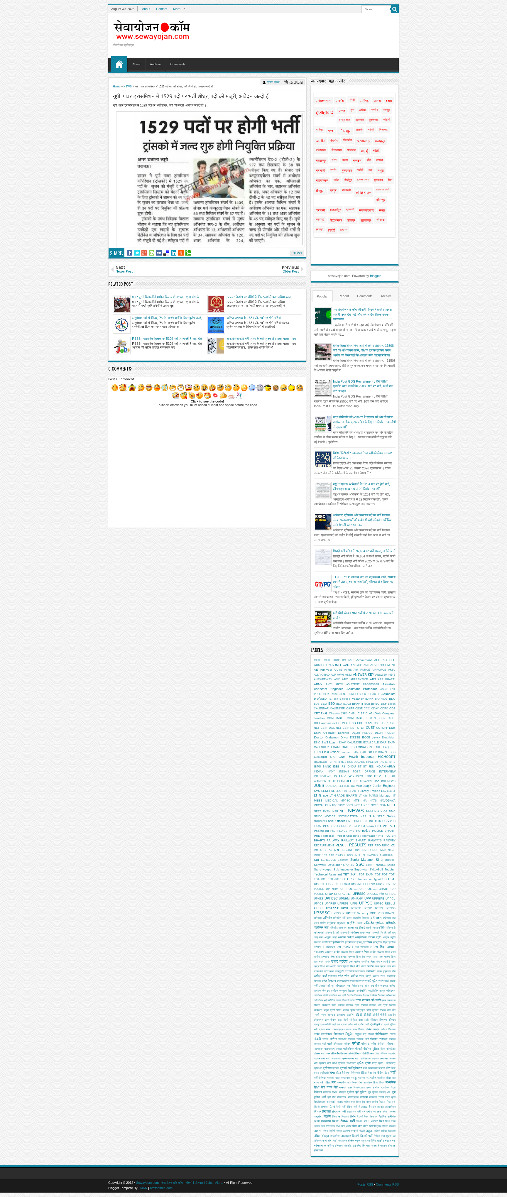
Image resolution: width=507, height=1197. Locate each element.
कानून (382, 990)
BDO (392, 698)
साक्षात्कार (346, 1135)
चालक (346, 1010)
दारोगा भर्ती (363, 1024)
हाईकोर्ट (357, 1145)
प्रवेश (360, 1063)
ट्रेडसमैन (318, 1019)
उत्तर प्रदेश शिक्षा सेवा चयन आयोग (355, 966)
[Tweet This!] (137, 253)
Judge (367, 785)
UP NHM (332, 888)
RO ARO (320, 850)
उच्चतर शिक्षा (347, 952)
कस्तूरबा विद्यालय (347, 990)
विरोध (353, 1116)
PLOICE (342, 830)
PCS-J (353, 826)
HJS (343, 761)
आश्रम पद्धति (374, 937)
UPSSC (367, 908)
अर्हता (359, 923)
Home (119, 64)
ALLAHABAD (322, 674)
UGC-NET (357, 884)
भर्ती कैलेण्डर (320, 1077)
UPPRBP (330, 903)
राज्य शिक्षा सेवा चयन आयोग (364, 1101)
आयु (394, 932)
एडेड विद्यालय (329, 981)
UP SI (333, 893)
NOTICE (330, 816)
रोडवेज (380, 1106)
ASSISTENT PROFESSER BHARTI (355, 694)
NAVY (333, 805)
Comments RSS (387, 1184)
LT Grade (321, 795)
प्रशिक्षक (318, 1068)
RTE (358, 855)
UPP (367, 898)
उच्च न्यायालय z (363, 947)
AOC (337, 679)
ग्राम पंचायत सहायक (342, 1005)
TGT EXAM (366, 874)
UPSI (344, 908)
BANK (369, 698)
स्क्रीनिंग (371, 1140)
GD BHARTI (381, 752)
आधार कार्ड (365, 932)
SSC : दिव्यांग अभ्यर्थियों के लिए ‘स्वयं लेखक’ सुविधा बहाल (259, 297)
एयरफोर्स (354, 981)
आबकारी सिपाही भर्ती (381, 932)
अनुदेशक (331, 923)
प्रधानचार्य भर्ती (322, 1058)
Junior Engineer (384, 785)
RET (371, 845)
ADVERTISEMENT (383, 665)
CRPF (369, 723)
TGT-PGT (349, 879)
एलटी (361, 981)
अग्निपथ (318, 918)
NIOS (384, 811)
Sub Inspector (343, 869)
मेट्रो (393, 1087)
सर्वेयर (377, 1131)
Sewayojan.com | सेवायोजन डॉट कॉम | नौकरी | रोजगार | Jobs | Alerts (179, 1182)
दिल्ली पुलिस (376, 1024)
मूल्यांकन (385, 1087)
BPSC (375, 703)
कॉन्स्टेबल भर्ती (320, 1000)
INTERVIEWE (322, 776)
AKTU (392, 669)
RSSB (350, 855)
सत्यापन (318, 1130)
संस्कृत (325, 1135)
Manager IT (387, 795)
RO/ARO (347, 850)
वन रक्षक (377, 1111)
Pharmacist (321, 830)
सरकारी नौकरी (358, 1131)
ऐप (333, 985)
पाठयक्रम (318, 1048)
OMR (349, 821)
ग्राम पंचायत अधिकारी (368, 1000)
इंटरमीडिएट (350, 942)
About (146, 9)
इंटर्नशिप (367, 942)
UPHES (318, 898)
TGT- (392, 874)
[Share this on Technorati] (188, 253)
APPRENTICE (359, 679)
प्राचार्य (335, 1068)
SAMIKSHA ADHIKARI (381, 855)
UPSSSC (322, 913)
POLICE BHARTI (384, 830)
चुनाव (352, 1010)
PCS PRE (340, 826)
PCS (385, 821)
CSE (376, 723)
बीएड (338, 1072)
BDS (317, 703)
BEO (331, 703)
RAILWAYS (375, 840)
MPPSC (345, 800)
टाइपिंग (350, 1014)
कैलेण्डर (382, 995)
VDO (373, 913)
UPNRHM (357, 898)
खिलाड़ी (345, 1000)
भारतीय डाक (333, 1077)
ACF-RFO (389, 660)
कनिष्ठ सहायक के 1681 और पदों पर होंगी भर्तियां (253, 317)
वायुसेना (318, 1116)
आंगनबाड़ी (319, 932)
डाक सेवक (330, 1019)
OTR (378, 821)
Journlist (356, 785)
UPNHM (344, 898)
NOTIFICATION (348, 816)
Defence (343, 732)
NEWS (128, 86)
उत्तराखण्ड (360, 971)
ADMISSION (322, 665)
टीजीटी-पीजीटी (379, 1014)
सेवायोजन (342, 1140)
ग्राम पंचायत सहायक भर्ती (368, 1005)
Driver (344, 737)
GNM (342, 756)
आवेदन (350, 937)
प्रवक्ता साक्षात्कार (347, 1063)
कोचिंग (331, 1000)
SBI (316, 859)
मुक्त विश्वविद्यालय (356, 1087)
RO (393, 845)
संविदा (317, 1135)
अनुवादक (341, 923)
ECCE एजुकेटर (371, 737)
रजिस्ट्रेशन (353, 1097)
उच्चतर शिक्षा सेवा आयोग (334, 956)
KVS (317, 790)
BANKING (381, 698)
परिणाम (347, 1043)
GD (370, 752)
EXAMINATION (361, 747)
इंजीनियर (327, 942)
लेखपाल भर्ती (339, 1111)
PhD (333, 830)
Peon (370, 826)
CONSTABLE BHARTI (362, 718)
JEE (349, 781)
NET (343, 811)
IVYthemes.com (161, 1188)
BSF (384, 703)
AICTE (338, 669)
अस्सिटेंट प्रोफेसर (338, 927)
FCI (393, 747)
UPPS (354, 903)
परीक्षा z (365, 1043)
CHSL (352, 713)
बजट (316, 1072)
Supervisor (361, 869)
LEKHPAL (328, 790)
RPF (358, 850)
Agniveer (326, 669)
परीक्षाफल (391, 1043)
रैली (355, 1106)
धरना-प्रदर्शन (338, 1029)
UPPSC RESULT (385, 903)
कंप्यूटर (325, 990)
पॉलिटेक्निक (355, 1053)
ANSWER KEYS (385, 674)
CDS (392, 708)
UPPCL (391, 898)
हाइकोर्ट (347, 1145)
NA (365, 800)
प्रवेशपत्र (391, 1063)
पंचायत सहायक (378, 1039)
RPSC (366, 850)
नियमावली (339, 1034)
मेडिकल (318, 1092)
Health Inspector (362, 756)
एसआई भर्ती (324, 985)
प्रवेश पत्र (371, 1063)
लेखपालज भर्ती (354, 1111)
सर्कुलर (369, 1130)
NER (335, 811)
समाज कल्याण (342, 1131)
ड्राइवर (318, 1024)
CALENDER (337, 708)
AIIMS (348, 669)
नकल (348, 1029)
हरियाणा (339, 1145)
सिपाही (355, 1135)
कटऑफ (375, 985)
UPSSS (378, 908)
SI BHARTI (388, 859)
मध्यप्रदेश (371, 1077)
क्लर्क (338, 1000)
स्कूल (363, 1140)
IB (386, 761)
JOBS (319, 785)
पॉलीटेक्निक (368, 1053)
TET (346, 874)
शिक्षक (335, 1121)
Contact (161, 9)
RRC (331, 855)
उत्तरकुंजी (339, 971)
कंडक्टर (384, 985)
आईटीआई (359, 927)
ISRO (359, 776)
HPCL (370, 761)
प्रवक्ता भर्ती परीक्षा (328, 1063)
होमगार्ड (392, 1145)
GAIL (363, 752)
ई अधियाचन (329, 947)
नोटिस (393, 1034)
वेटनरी (360, 1116)
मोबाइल (342, 1092)
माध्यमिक (341, 1082)
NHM (369, 811)
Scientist (343, 859)
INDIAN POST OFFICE (357, 771)
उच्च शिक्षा (380, 947)
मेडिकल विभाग (330, 1092)
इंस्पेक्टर (317, 947)
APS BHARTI (387, 679)
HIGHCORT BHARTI (327, 761)
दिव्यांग (322, 1029)
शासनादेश (326, 1121)
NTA (372, 816)
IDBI (336, 766)
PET (378, 826)
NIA (376, 811)
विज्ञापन (336, 1116)
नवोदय (376, 1029)
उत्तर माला (329, 971)
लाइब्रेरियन (390, 1106)
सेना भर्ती (332, 1140)
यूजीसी (350, 1092)
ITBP (369, 776)
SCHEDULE (328, 859)
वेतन (366, 1116)
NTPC (381, 816)
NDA (383, 805)
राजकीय (373, 1097)
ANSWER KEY (363, 674)
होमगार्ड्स (318, 1150)
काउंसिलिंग (373, 990)
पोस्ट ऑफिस (381, 1053)
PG (385, 826)
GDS (393, 752)
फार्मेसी (381, 1068)
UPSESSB (332, 908)
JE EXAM (338, 781)
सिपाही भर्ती (366, 1135)
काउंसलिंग (361, 990)
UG (384, 879)
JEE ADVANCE (363, 781)
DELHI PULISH (385, 732)
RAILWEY (389, 840)
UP (388, 884)
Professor (327, 835)
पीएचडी (358, 1048)
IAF (376, 761)
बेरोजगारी (355, 1072)
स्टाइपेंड (380, 1140)
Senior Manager (362, 859)
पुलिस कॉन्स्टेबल (388, 1048)
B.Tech (333, 698)
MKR (143, 1188)
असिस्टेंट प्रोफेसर (374, 922)
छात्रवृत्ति (360, 1010)
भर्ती (393, 1072)
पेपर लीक (331, 1053)
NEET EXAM (322, 811)
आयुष (334, 937)
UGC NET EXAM (339, 884)
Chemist (334, 713)
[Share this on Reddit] (181, 253)
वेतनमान (373, 1116)
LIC (383, 790)
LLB (389, 790)
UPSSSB (390, 908)
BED (324, 703)
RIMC (385, 845)
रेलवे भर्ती (340, 1106)
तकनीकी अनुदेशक (331, 1024)
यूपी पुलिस (361, 1092)
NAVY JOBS (345, 805)
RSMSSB (340, 855)
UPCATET (345, 893)
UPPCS (318, 903)
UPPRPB (343, 903)
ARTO (339, 684)
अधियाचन (375, 917)
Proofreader (368, 835)
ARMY (318, 684)
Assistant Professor (362, 689)
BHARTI (357, 703)
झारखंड (331, 1014)
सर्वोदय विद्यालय (388, 1131)
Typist (377, 879)
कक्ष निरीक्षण (353, 985)
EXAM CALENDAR (375, 742)
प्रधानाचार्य (336, 1058)
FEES (317, 752)
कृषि (344, 995)
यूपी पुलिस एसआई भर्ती (379, 1092)
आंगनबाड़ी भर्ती (332, 932)
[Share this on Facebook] (129, 253)
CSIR (384, 723)
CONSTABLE (336, 718)
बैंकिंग (380, 1072)
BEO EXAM (343, 703)
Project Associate (347, 835)
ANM (348, 674)
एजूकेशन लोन (389, 971)
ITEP (377, 776)
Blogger (375, 276)
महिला (327, 1082)
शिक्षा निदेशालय (328, 1126)
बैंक (374, 1072)
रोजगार (372, 1106)
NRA (363, 816)
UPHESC (331, 898)
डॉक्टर (392, 1019)
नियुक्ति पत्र (361, 1034)
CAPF (350, 708)
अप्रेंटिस (351, 922)
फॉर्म (393, 1068)
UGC (392, 879)
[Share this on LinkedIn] (173, 253)
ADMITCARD (361, 665)
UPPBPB (378, 898)
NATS (373, 800)
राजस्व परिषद (343, 1101)
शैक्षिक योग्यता (389, 1126)
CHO (344, 713)
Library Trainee (370, 790)
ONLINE (369, 821)
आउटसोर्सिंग (378, 927)
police (366, 830)
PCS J (327, 826)
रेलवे (332, 1106)
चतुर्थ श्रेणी (329, 1010)
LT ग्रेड (363, 795)
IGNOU (351, 766)
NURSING (320, 821)
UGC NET (320, 884)
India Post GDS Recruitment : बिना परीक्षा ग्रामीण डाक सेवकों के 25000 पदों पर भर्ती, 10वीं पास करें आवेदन (363, 386)
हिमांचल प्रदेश (369, 1145)
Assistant (389, 684)
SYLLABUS (376, 869)
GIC (332, 756)
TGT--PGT (334, 879)
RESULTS (357, 845)
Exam (333, 742)
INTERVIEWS (344, 776)
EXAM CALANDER (350, 742)
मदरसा (361, 1077)
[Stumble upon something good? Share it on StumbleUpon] (151, 253)
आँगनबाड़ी (391, 927)
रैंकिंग (349, 1106)
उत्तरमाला (349, 971)
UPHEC (390, 893)
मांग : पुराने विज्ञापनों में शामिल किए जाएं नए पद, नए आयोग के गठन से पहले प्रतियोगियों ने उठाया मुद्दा (165, 297)
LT (394, 790)
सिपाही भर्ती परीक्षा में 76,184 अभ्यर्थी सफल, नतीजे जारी (364, 551)
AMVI (340, 674)
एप (338, 981)
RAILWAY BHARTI (354, 840)
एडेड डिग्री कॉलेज (369, 976)
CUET (370, 727)
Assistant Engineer (328, 689)
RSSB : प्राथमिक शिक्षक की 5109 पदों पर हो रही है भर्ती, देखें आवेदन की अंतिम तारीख (167, 339)
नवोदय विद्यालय (388, 1029)
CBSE (359, 708)
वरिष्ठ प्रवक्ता (389, 1111)
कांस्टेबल (391, 990)
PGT (392, 826)
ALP (333, 674)
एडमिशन (332, 976)
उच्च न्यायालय (345, 947)
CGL (324, 713)
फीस (388, 1068)
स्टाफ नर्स (390, 1140)
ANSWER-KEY (323, 679)
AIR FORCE (362, 669)
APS (373, 679)
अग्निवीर (327, 917)
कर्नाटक (334, 990)
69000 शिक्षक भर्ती (335, 660)
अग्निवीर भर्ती (339, 918)
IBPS (392, 761)
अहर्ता (351, 927)
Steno (391, 864)
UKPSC (381, 884)
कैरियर (366, 995)
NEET (391, 805)
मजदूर (354, 1077)
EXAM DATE (340, 747)
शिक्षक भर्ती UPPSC (367, 1121)
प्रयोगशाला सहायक (369, 1058)
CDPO (384, 708)
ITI (385, 776)
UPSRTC (355, 908)
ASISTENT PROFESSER (362, 684)
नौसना (325, 1039)
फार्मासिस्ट (373, 1068)
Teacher (390, 869)
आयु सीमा (318, 937)
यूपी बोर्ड (331, 1097)
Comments (178, 64)
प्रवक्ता (384, 1058)
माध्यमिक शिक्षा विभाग (374, 1082)
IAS (382, 761)
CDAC (375, 708)
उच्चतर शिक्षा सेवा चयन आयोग (363, 956)
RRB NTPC (388, 850)
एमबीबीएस (344, 981)
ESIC (317, 742)
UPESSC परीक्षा (375, 893)
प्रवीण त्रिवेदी (273, 82)
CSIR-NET (349, 727)
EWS (325, 742)
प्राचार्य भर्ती (346, 1068)
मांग (334, 1082)
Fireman (346, 752)
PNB (351, 830)
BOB (367, 703)
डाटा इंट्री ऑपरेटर (347, 1019)
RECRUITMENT (324, 845)
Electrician (389, 737)
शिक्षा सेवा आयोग (343, 1126)
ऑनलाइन (340, 985)
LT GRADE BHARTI (343, 795)
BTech (392, 703)
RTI (364, 855)
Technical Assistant (328, 874)
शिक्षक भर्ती (347, 1121)
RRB (375, 850)
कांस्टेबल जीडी (321, 995)
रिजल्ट (382, 1101)
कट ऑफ (364, 985)
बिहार (332, 1072)
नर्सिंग (368, 1029)
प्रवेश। (381, 1063)
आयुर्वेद (328, 937)
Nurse (391, 816)
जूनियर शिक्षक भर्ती (381, 1010)
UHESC (370, 884)
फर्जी (365, 1068)
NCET (358, 805)
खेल (352, 1000)
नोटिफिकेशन (381, 1034)
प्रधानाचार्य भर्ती (350, 1058)
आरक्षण (342, 937)
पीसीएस (367, 1048)
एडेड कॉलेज (351, 976)
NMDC (318, 816)
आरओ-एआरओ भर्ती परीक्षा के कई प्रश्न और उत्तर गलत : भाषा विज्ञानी (261, 339)
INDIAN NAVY (324, 771)
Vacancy (363, 913)
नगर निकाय (358, 1029)
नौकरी (317, 1039)
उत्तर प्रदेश (339, 961)
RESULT (342, 845)
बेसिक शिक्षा (366, 1072)
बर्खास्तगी (324, 1072)
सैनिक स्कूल (354, 1140)
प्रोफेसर (357, 1068)
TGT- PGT (320, 879)
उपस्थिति (371, 971)
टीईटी (359, 1014)
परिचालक (338, 1043)
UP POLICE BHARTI (374, 888)
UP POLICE (349, 888)
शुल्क (378, 1126)
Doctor (319, 737)
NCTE (374, 805)
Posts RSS (365, 1184)
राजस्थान (331, 1101)
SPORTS (348, 864)
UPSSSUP (338, 913)
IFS (343, 766)
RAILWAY (333, 840)
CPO (360, 723)
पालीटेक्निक (348, 1048)
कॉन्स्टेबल (391, 995)
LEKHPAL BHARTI (347, 790)
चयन (339, 1010)
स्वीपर (330, 1145)
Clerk (377, 713)
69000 (317, 660)
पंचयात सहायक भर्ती (358, 1039)
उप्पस (379, 971)
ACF (377, 660)
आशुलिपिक (360, 937)
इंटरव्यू (359, 942)
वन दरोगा (367, 1111)
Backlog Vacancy (351, 698)
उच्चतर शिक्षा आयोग (365, 951)
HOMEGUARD (356, 761)
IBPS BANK (322, 766)
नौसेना (333, 1039)
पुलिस (376, 1048)
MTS (357, 800)
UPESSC (359, 893)
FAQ (386, 747)
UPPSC (365, 903)
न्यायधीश (342, 1039)
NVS (331, 821)
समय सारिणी (329, 1131)
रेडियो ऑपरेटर (321, 1106)
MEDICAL (331, 800)
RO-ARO (334, 850)
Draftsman (332, 737)
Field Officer (331, 752)
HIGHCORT (387, 756)
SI (377, 859)
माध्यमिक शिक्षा (354, 1082)
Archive (155, 64)
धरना (328, 1029)
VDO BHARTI (387, 913)
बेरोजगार (346, 1072)
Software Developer (328, 864)
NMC (392, 811)
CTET (361, 727)
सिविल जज (379, 1136)
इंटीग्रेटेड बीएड (380, 942)
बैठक (386, 1072)
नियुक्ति (349, 1034)
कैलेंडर (373, 995)
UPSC (318, 908)
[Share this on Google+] (144, 253)
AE (316, 669)
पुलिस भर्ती (319, 1053)
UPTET (351, 913)
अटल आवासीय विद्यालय (358, 918)
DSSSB (355, 737)
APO (345, 679)
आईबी (368, 927)
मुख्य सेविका (372, 1087)
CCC (367, 708)
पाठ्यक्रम (329, 1048)
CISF (361, 713)
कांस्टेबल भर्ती (335, 995)
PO (358, 830)
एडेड (340, 976)
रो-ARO (363, 1106)
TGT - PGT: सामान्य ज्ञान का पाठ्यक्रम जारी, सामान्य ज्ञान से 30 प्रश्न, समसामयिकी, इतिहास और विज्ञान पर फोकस (364, 582)
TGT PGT (381, 874)
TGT (353, 874)
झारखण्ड (341, 1014)
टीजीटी (367, 1014)
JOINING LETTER (337, 786)
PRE (317, 835)
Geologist (320, 756)
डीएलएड (383, 1019)
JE (329, 781)
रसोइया (364, 1097)
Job (376, 781)
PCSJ (361, 826)
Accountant (364, 660)
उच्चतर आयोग (332, 951)
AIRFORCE (379, 669)
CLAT (369, 713)
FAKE (377, 747)
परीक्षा (356, 1043)
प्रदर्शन (392, 1053)
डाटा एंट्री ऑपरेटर (367, 1019)
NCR (367, 805)
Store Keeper (323, 869)
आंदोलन (354, 932)
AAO (351, 660)
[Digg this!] (159, 253)
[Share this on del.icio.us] (166, 253)
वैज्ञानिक (382, 1116)
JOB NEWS (388, 781)
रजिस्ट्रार (341, 1097)
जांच (368, 1010)
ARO (328, 684)
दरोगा (344, 1024)
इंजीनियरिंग (338, 942)
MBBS (318, 800)
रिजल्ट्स (391, 1101)
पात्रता (339, 1048)
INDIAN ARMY (386, 766)
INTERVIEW (387, 771)
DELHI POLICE (362, 732)
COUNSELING (346, 723)
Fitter (356, 752)
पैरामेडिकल (342, 1053)
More (176, 9)
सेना (324, 1140)
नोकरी (371, 1034)
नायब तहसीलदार (323, 1034)
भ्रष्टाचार (345, 1077)
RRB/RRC (320, 855)
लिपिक (317, 1111)
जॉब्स (323, 1014)
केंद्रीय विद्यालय (354, 995)
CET (317, 713)
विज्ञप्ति (327, 1116)
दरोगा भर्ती (352, 1024)
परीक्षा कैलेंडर (377, 1043)
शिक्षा (381, 1121)
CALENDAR (321, 708)
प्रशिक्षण (327, 1068)
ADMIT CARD (341, 665)
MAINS (373, 795)
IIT (359, 766)
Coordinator (327, 723)
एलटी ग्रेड (371, 981)
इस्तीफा (392, 942)
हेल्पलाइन (382, 1145)
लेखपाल (326, 1111)
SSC (360, 864)
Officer (340, 821)
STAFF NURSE (376, 864)
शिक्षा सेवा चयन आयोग (364, 1126)
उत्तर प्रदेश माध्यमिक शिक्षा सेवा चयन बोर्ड (369, 961)
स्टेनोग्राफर (320, 1145)
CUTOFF (382, 727)
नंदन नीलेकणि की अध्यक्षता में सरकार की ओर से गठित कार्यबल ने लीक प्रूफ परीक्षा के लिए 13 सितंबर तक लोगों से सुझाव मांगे (364, 422)
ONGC (358, 821)
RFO (378, 845)
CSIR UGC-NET (331, 727)
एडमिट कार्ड (320, 976)
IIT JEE (368, 766)
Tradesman (365, 879)
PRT (380, 835)
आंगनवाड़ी (344, 932)
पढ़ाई (329, 1043)
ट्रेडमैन (392, 1014)
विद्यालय (345, 1116)
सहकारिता (334, 1136)
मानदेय (342, 1087)
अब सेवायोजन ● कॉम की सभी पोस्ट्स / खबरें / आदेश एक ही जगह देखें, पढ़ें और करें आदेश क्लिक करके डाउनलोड (362, 314)
